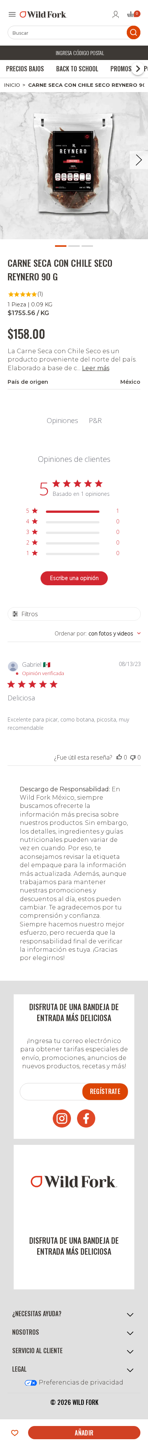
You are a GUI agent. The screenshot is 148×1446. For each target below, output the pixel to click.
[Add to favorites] (15, 1432)
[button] (74, 1313)
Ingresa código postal (80, 53)
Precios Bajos (25, 68)
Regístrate (105, 1091)
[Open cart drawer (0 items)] (133, 16)
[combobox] (98, 633)
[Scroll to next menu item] (137, 68)
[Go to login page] (116, 14)
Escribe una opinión (74, 577)
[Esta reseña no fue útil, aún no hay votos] (132, 757)
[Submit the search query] (133, 32)
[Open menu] (12, 14)
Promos (121, 68)
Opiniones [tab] (62, 420)
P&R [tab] (95, 420)
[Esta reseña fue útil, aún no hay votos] (119, 757)
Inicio (12, 85)
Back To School (77, 68)
